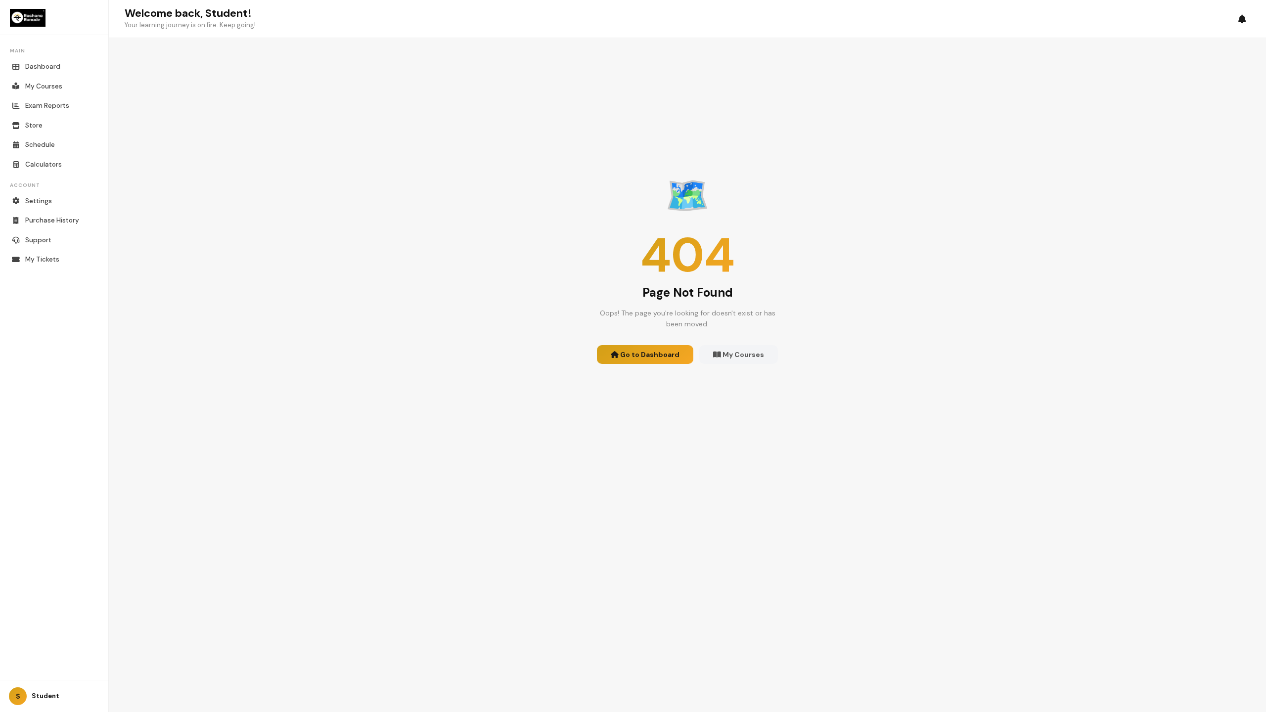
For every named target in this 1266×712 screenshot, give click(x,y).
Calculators (43, 164)
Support (38, 240)
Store (34, 125)
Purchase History (52, 220)
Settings (38, 201)
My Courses (43, 86)
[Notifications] (1242, 19)
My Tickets (42, 259)
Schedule (40, 144)
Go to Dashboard (649, 354)
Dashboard (42, 66)
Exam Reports (47, 105)
